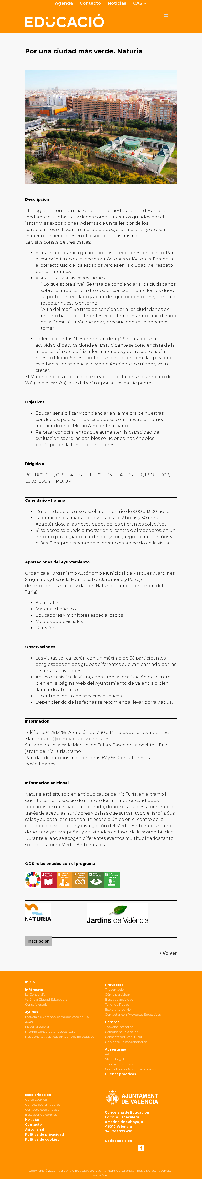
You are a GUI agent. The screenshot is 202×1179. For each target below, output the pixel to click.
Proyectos (114, 985)
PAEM (109, 1054)
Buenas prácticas (120, 1074)
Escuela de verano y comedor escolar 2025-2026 (59, 1019)
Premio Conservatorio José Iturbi (50, 1031)
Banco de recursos (119, 1064)
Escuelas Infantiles (119, 1027)
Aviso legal (34, 1129)
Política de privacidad (44, 1134)
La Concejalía (35, 994)
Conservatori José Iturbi (123, 1037)
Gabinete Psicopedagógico (126, 1042)
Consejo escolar (37, 1004)
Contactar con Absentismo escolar (131, 1069)
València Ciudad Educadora (46, 999)
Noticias (32, 1119)
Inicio (30, 982)
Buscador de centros (41, 1114)
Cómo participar (117, 994)
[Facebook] (141, 1148)
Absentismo (115, 1049)
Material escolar (37, 1026)
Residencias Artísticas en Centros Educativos (59, 1036)
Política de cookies (42, 1139)
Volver (169, 953)
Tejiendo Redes (117, 1004)
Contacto (33, 1124)
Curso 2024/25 (36, 1099)
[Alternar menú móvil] (166, 16)
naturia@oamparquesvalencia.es (72, 738)
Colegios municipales (121, 1032)
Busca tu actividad (119, 999)
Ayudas (31, 1012)
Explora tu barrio (118, 1009)
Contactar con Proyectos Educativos (133, 1014)
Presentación (115, 989)
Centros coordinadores (42, 1104)
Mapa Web (101, 1175)
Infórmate (34, 990)
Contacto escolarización (43, 1109)
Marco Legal (114, 1059)
